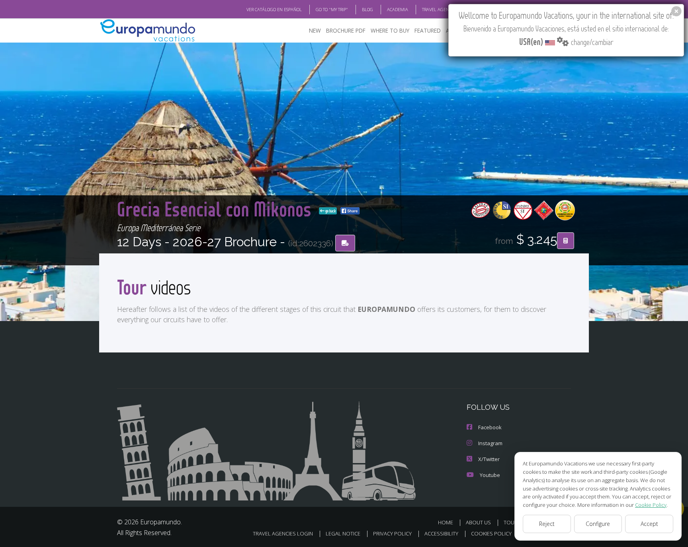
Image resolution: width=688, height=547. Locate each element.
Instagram (490, 443)
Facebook (490, 427)
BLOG (367, 9)
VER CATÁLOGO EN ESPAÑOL (274, 9)
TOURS (512, 522)
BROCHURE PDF (346, 30)
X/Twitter (489, 459)
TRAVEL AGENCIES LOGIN (446, 9)
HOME (445, 522)
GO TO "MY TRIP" (332, 9)
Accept (649, 524)
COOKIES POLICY (491, 533)
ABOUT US (478, 522)
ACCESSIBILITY (441, 533)
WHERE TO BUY (390, 30)
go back (330, 211)
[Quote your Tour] (565, 240)
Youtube (490, 475)
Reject (547, 524)
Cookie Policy (650, 504)
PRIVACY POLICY (392, 533)
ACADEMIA (397, 9)
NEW (315, 30)
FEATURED (427, 30)
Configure (598, 524)
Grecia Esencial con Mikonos (216, 209)
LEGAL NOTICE (343, 533)
